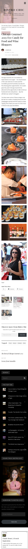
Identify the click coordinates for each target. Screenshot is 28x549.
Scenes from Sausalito (8, 361)
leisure (14, 343)
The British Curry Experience (16, 444)
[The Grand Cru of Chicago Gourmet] (6, 300)
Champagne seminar (7, 101)
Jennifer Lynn (8, 50)
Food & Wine (15, 55)
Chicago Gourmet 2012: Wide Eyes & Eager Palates (17, 305)
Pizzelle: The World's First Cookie (17, 412)
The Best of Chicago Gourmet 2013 (12, 353)
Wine (24, 343)
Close (26, 532)
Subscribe (22, 334)
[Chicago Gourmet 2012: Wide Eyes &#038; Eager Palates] (18, 300)
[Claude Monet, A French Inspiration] (4, 536)
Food (10, 343)
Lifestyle (19, 343)
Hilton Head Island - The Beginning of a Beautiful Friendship (14, 405)
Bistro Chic (14, 10)
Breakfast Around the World (15, 424)
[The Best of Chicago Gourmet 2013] (6, 313)
